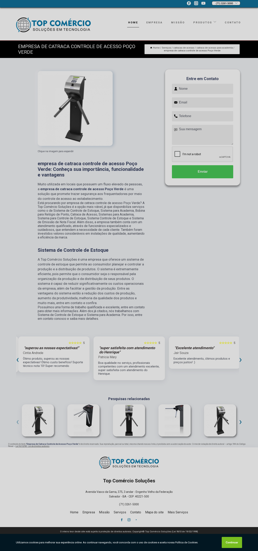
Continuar (232, 542)
